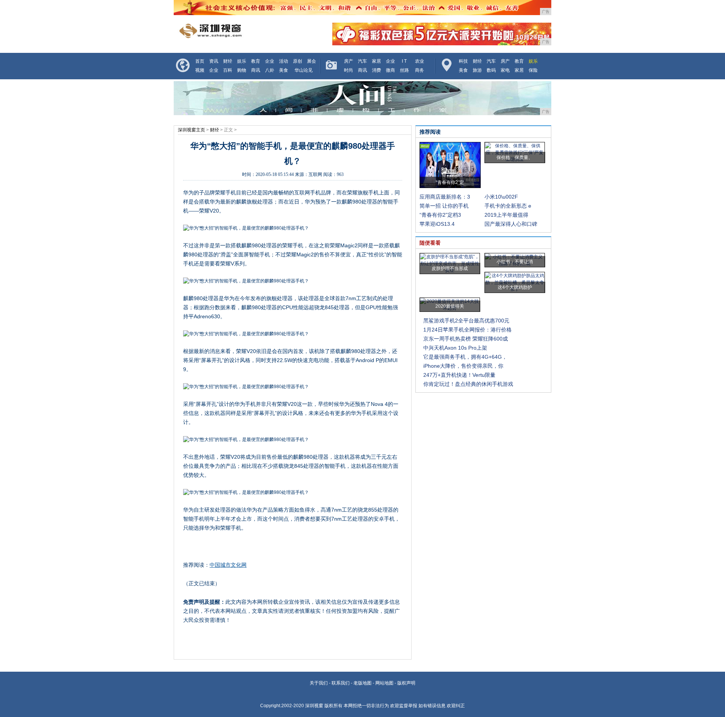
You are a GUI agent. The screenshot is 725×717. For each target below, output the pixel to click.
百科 (227, 70)
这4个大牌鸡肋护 (515, 287)
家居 (376, 61)
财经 (227, 61)
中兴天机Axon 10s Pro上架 (455, 348)
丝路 (404, 70)
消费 (376, 70)
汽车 (362, 61)
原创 (297, 61)
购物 (241, 70)
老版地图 (362, 683)
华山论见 (304, 70)
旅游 (477, 70)
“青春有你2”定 (450, 182)
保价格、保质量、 (515, 157)
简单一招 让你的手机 (444, 206)
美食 (283, 70)
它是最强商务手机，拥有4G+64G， (465, 357)
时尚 (348, 70)
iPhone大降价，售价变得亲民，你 (463, 366)
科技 (463, 61)
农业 (419, 61)
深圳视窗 (314, 705)
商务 (419, 70)
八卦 (269, 70)
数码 (491, 70)
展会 (311, 61)
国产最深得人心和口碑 (510, 224)
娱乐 (241, 61)
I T (404, 61)
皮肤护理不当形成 (450, 268)
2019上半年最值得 (506, 215)
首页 (199, 61)
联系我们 (341, 683)
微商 (390, 70)
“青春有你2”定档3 (440, 215)
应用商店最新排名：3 (445, 197)
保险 (533, 70)
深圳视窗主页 (191, 130)
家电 (505, 70)
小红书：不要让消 (515, 261)
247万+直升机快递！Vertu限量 (459, 375)
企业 (269, 61)
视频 (199, 70)
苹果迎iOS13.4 (437, 224)
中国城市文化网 (228, 565)
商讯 (255, 70)
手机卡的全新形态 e (507, 206)
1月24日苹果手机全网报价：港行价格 (467, 330)
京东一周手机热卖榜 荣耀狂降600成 (465, 339)
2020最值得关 (449, 306)
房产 (348, 61)
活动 (283, 61)
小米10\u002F (501, 197)
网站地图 (384, 683)
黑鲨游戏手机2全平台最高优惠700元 (466, 321)
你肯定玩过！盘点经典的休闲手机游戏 (468, 384)
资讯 (213, 61)
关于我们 (319, 683)
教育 (255, 61)
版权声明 (406, 683)
